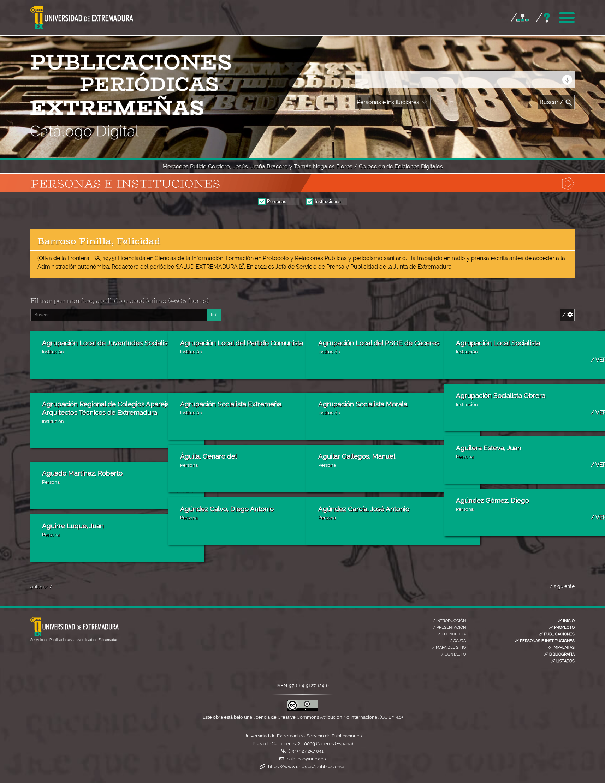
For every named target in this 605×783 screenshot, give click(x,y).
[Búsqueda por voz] (567, 80)
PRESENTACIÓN (449, 627)
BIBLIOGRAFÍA (559, 654)
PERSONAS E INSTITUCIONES (545, 640)
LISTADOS (563, 660)
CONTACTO (453, 654)
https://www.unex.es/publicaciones (306, 766)
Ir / (214, 314)
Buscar (551, 102)
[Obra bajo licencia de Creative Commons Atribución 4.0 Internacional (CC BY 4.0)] (302, 709)
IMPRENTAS (561, 647)
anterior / (41, 587)
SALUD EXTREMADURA (207, 266)
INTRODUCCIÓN (449, 620)
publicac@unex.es (306, 758)
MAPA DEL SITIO (449, 647)
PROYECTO (562, 627)
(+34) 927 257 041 (306, 751)
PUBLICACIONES (557, 634)
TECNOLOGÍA (452, 634)
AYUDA (458, 640)
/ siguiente (562, 586)
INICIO (566, 620)
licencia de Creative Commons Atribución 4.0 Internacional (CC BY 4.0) (328, 717)
